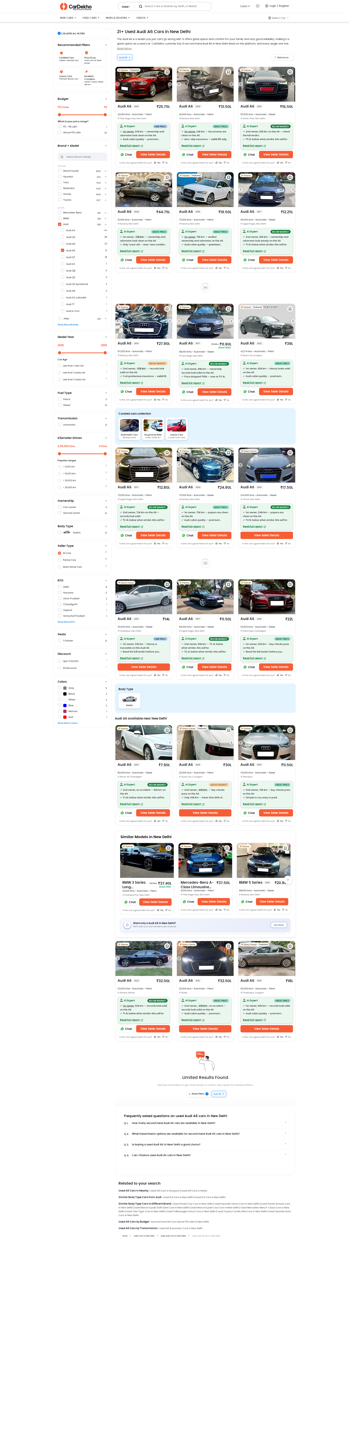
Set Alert (279, 872)
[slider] (59, 115)
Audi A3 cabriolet (76, 298)
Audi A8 (70, 291)
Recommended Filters (74, 45)
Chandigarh (70, 604)
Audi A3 (70, 264)
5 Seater (68, 641)
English (243, 6)
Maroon (73, 711)
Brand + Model (68, 145)
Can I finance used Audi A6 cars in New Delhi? (157, 1102)
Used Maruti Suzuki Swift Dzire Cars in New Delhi (161, 1155)
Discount (64, 653)
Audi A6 (70, 251)
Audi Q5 (70, 244)
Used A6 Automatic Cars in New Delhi (180, 1176)
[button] (144, 136)
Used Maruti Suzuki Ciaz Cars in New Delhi (215, 1155)
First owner (69, 507)
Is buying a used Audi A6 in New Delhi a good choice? (162, 1092)
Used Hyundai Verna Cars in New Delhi (237, 1151)
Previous (117, 84)
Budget (63, 99)
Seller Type (66, 545)
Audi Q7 (70, 257)
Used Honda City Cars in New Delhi (193, 1151)
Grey (71, 688)
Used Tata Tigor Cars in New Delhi (145, 1159)
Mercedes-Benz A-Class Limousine (197, 832)
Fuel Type (65, 393)
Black (72, 694)
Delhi (66, 587)
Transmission (68, 418)
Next (170, 84)
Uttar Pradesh (71, 598)
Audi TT (70, 304)
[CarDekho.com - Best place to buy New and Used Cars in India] (76, 6)
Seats (62, 634)
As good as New (153, 408)
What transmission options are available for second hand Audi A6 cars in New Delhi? (182, 1081)
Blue (71, 705)
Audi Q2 (70, 277)
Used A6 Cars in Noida (194, 1138)
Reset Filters (199, 1041)
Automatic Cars (129, 408)
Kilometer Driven (70, 438)
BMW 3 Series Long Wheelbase (134, 832)
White (72, 700)
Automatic (69, 425)
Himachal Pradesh (74, 616)
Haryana (68, 593)
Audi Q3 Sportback (77, 284)
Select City (278, 18)
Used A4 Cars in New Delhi (178, 1145)
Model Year (66, 337)
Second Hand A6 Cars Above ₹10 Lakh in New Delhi (180, 1169)
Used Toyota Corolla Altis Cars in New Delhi (242, 1159)
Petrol (66, 399)
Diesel (66, 405)
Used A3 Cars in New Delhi (210, 1145)
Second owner (71, 513)
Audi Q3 (70, 237)
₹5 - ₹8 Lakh (70, 127)
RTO (60, 580)
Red (71, 717)
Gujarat (67, 610)
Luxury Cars (176, 408)
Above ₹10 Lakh (72, 132)
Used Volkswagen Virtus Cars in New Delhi (191, 1159)
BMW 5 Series (254, 830)
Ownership (66, 500)
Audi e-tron (72, 311)
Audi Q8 (70, 271)
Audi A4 (70, 230)
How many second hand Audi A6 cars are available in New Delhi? (169, 1070)
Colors (62, 681)
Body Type (65, 526)
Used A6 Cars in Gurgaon (165, 1138)
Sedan (77, 533)
